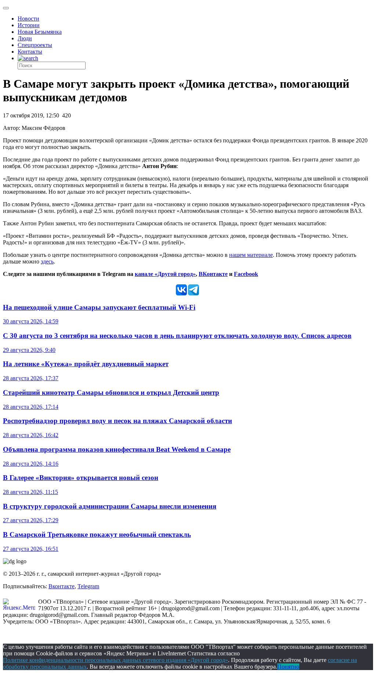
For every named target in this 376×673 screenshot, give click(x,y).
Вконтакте (61, 586)
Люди (25, 38)
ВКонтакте (213, 274)
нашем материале (251, 255)
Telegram (88, 586)
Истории (29, 25)
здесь (47, 261)
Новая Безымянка (40, 32)
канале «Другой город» (165, 274)
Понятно (288, 666)
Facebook (246, 274)
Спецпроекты (35, 45)
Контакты (30, 51)
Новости (28, 18)
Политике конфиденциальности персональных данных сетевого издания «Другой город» (115, 660)
